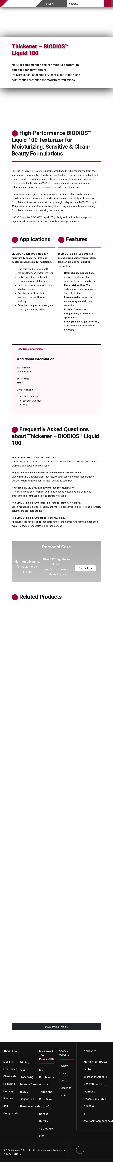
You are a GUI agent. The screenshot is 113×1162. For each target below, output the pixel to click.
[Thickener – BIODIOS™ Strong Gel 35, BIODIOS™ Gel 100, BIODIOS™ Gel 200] (33, 611)
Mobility (8, 1061)
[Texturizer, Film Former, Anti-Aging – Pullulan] (33, 953)
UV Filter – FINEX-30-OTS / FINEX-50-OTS (30, 778)
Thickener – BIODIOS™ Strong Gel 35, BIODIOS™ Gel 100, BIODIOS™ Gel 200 (32, 642)
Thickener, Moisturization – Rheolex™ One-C (78, 909)
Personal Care (19, 651)
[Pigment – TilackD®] (33, 684)
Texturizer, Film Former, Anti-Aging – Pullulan (32, 986)
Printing (24, 1062)
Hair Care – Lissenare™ (75, 842)
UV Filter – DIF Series (73, 711)
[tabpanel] (56, 383)
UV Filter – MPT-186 (26, 907)
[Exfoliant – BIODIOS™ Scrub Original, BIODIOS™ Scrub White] (80, 611)
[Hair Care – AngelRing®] (80, 749)
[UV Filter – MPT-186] (33, 880)
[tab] (56, 348)
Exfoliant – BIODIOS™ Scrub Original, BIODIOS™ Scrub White (78, 642)
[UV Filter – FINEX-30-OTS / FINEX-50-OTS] (33, 749)
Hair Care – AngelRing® (75, 776)
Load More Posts (56, 1026)
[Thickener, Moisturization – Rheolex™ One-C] (80, 880)
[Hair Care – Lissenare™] (80, 815)
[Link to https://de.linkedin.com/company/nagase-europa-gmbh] (80, 1150)
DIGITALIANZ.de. (13, 1154)
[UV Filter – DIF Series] (80, 684)
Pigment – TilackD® (26, 711)
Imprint (63, 1095)
